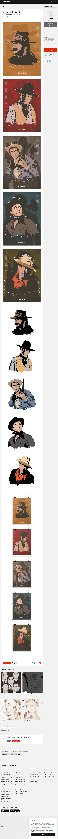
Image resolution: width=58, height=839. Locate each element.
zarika (12, 669)
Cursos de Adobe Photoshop (36, 771)
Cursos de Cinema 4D (34, 776)
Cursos (2, 821)
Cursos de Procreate (34, 774)
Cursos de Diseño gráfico (20, 779)
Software (33, 769)
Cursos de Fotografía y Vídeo (7, 777)
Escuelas (22, 821)
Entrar (55, 1)
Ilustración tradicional (49, 40)
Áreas (17, 769)
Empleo (10, 821)
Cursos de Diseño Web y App (7, 789)
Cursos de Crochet (19, 793)
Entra (9, 741)
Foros (14, 821)
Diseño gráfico (50, 39)
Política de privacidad (21, 836)
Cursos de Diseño (5, 779)
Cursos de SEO (18, 788)
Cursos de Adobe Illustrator (36, 772)
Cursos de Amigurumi (20, 795)
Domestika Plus (13, 822)
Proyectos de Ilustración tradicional (11, 754)
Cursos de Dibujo (19, 775)
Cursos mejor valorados (49, 772)
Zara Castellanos (12, 14)
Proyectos (6, 821)
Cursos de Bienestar (5, 801)
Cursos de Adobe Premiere (36, 778)
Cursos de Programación (20, 789)
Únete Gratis (16, 741)
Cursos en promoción (49, 776)
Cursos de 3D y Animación (6, 781)
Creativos (18, 821)
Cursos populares (48, 774)
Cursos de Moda (4, 788)
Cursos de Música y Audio (6, 794)
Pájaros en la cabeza (26, 720)
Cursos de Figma (33, 781)
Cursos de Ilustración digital (21, 774)
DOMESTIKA (7, 2)
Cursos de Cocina (4, 796)
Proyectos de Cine (6, 751)
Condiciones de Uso (12, 836)
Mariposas (3, 720)
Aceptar (43, 834)
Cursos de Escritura (5, 786)
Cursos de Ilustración (5, 771)
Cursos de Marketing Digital (21, 791)
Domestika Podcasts (5, 822)
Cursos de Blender (34, 779)
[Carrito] (51, 2)
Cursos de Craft (4, 772)
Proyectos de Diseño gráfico (20, 751)
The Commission (4, 693)
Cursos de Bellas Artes (20, 781)
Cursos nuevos (47, 771)
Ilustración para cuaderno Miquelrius (30, 693)
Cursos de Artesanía (19, 777)
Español (3, 828)
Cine (46, 39)
